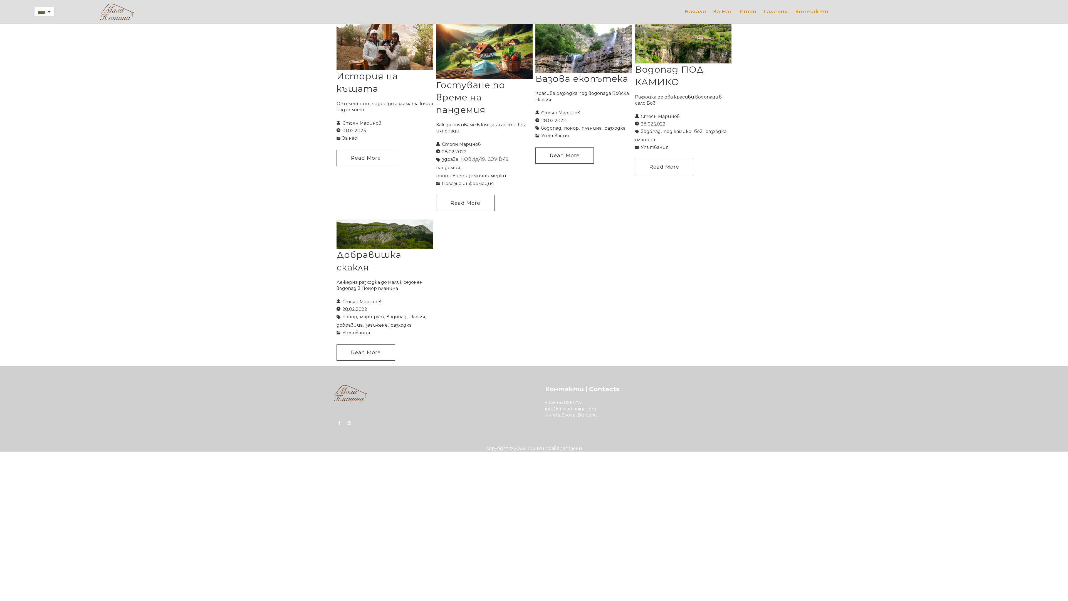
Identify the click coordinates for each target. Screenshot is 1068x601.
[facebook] (339, 423)
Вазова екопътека (581, 78)
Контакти (812, 12)
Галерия (775, 12)
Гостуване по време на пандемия (470, 97)
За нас (723, 12)
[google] (349, 423)
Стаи (748, 12)
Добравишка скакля (369, 261)
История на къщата (367, 82)
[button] (44, 12)
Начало (695, 12)
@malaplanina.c (571, 409)
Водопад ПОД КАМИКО (669, 75)
